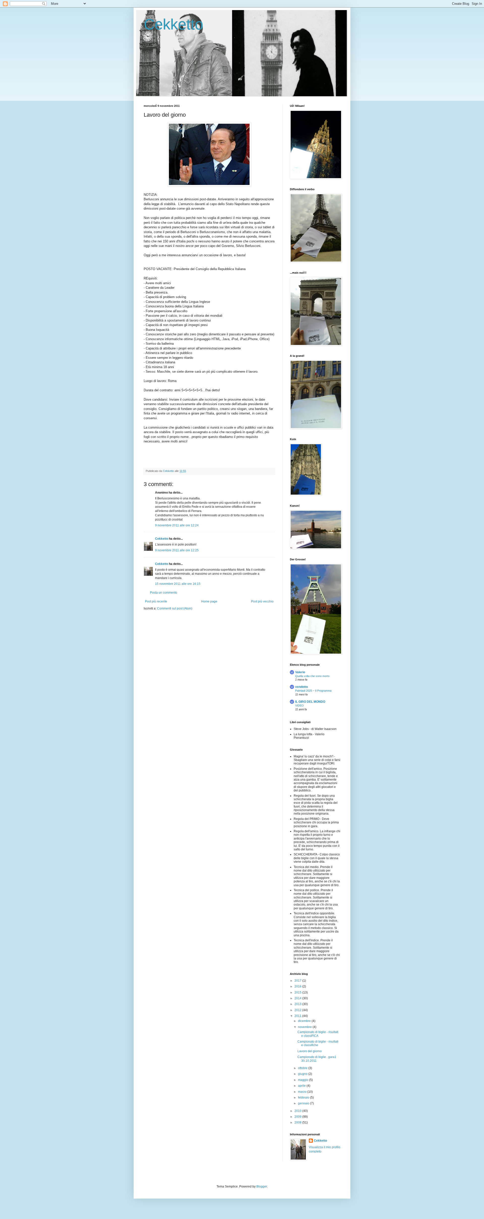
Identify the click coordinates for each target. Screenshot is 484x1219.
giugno (303, 1074)
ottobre (303, 1068)
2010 (298, 1111)
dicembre (305, 1021)
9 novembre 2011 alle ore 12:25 (177, 550)
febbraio (304, 1097)
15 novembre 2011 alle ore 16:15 (177, 584)
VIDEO (299, 705)
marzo (302, 1092)
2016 (298, 986)
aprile (302, 1085)
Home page (209, 601)
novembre (305, 1027)
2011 (298, 1016)
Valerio (300, 672)
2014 (298, 998)
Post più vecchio (262, 601)
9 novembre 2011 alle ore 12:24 (177, 525)
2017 (298, 980)
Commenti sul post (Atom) (174, 608)
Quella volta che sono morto (312, 676)
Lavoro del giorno (309, 1051)
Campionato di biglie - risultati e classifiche (317, 1043)
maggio (303, 1080)
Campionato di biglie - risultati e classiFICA (317, 1033)
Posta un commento (163, 592)
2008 (298, 1122)
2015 (298, 992)
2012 (298, 1010)
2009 (298, 1116)
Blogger (261, 1186)
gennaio (304, 1103)
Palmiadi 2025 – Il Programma (313, 690)
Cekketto (173, 24)
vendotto (301, 687)
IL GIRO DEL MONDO (310, 701)
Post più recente (156, 601)
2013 (298, 1004)
